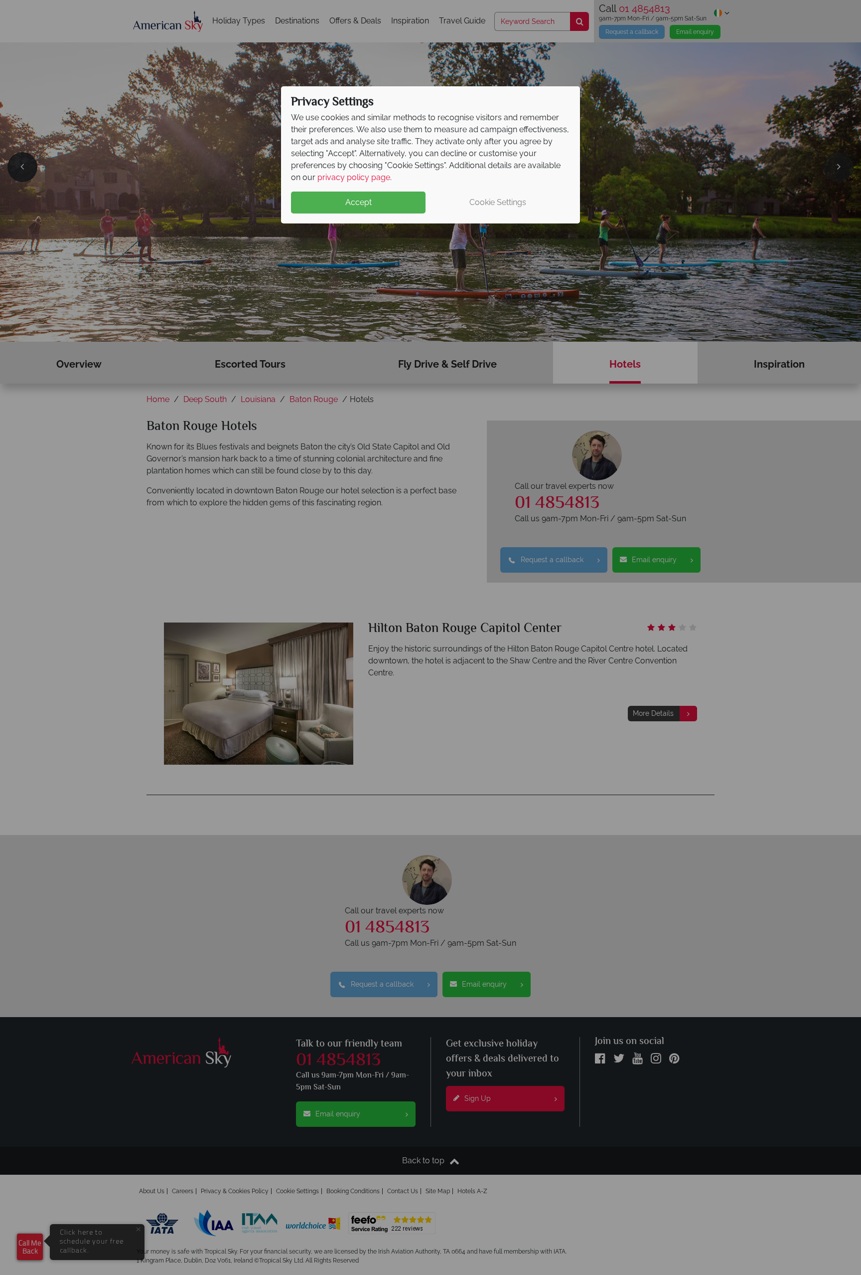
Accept (358, 202)
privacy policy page (353, 177)
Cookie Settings (497, 202)
